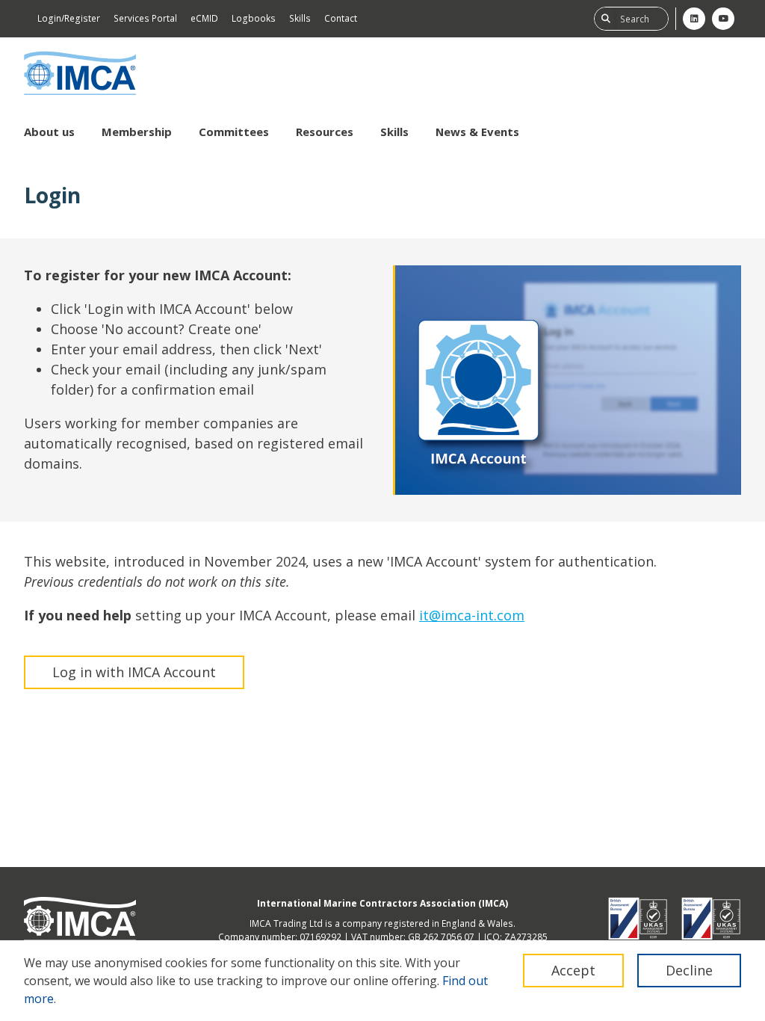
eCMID (204, 18)
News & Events (477, 131)
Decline (689, 970)
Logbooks (254, 18)
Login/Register (68, 18)
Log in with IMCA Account (134, 672)
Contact (340, 18)
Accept (573, 970)
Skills (300, 18)
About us (49, 131)
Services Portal (145, 18)
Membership (137, 131)
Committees (234, 131)
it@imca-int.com (471, 615)
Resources (324, 131)
